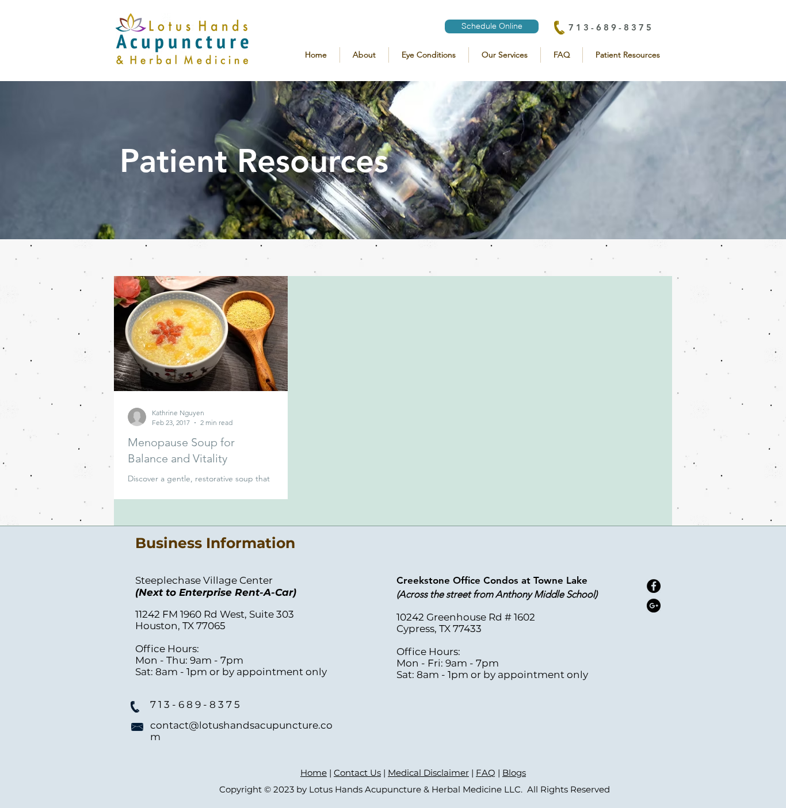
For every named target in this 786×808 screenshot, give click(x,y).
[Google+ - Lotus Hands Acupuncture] (654, 605)
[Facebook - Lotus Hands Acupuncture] (654, 586)
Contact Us (357, 772)
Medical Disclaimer (428, 772)
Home (313, 772)
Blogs (514, 772)
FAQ (485, 772)
